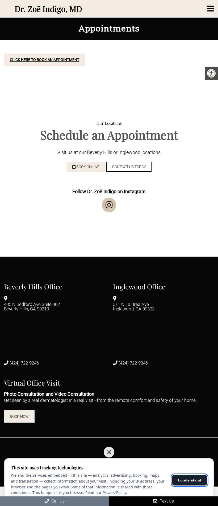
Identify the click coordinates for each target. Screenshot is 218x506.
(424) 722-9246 (24, 363)
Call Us (57, 501)
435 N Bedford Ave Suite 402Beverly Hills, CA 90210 (32, 306)
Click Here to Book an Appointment (44, 60)
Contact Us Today (129, 167)
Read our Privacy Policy (105, 492)
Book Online (87, 167)
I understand (189, 480)
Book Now (19, 416)
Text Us (166, 501)
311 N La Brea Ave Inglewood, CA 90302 (133, 306)
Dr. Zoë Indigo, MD (48, 9)
